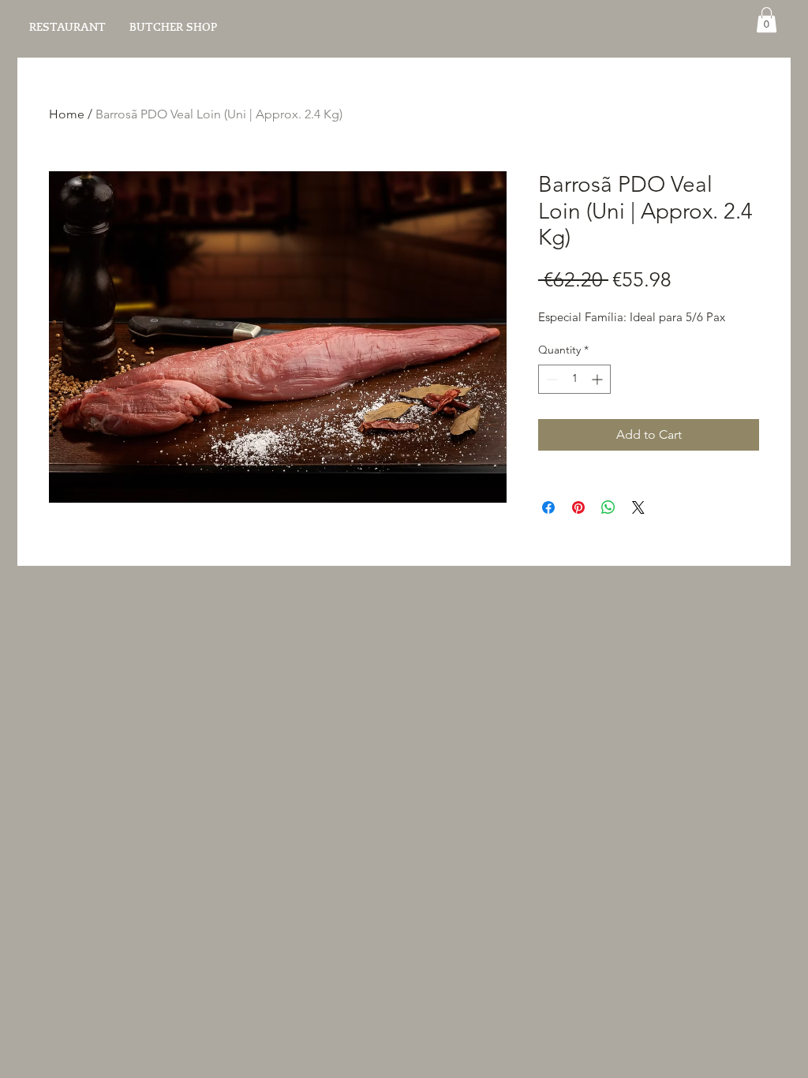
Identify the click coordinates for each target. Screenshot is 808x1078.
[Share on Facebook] (548, 507)
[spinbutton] (574, 379)
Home (66, 114)
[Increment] (598, 379)
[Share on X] (638, 507)
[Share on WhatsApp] (608, 507)
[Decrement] (550, 379)
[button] (766, 19)
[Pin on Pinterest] (578, 507)
